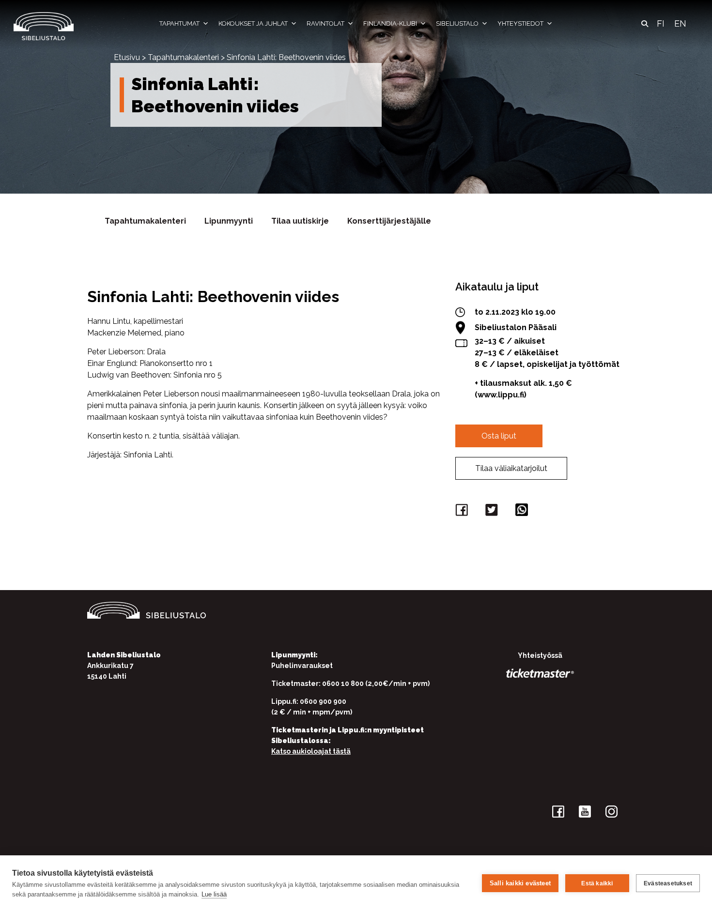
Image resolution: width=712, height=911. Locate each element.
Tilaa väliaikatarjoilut (511, 468)
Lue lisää (214, 894)
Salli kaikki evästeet (520, 883)
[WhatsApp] (523, 512)
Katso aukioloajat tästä (311, 751)
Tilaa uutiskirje (300, 221)
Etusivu (127, 57)
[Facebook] (463, 512)
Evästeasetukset (668, 883)
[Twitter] (493, 512)
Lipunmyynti (228, 221)
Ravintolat (325, 23)
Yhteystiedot (520, 23)
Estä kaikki (597, 883)
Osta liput (498, 435)
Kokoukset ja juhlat (253, 23)
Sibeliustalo (457, 23)
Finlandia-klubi (390, 23)
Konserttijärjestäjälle (389, 221)
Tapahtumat (179, 23)
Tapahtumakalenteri (183, 57)
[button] (644, 23)
